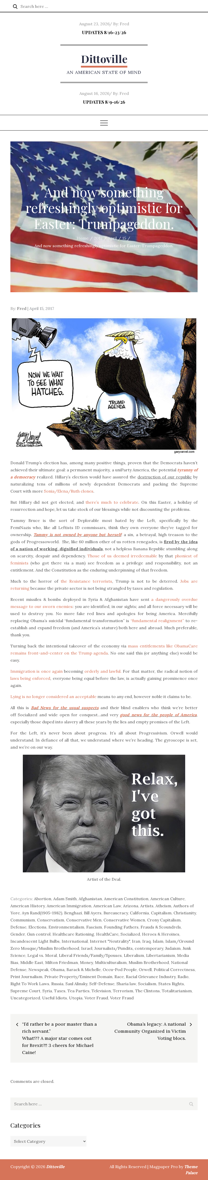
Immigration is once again (36, 671)
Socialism (147, 983)
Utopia (75, 997)
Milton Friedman (61, 962)
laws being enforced (30, 678)
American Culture (167, 898)
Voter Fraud (96, 997)
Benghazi (73, 912)
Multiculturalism (111, 962)
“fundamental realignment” (157, 620)
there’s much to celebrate (111, 502)
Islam (158, 941)
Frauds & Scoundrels (161, 927)
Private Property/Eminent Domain (78, 976)
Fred (124, 23)
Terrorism (123, 990)
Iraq (146, 941)
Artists (146, 905)
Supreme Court (25, 990)
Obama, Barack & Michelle (75, 969)
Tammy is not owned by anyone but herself (77, 534)
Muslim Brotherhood (149, 962)
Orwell (145, 969)
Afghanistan (90, 898)
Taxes (59, 990)
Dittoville (104, 59)
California (139, 912)
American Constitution (126, 898)
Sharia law (126, 983)
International (75, 941)
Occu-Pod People (120, 969)
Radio (183, 976)
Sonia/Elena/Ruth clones (68, 491)
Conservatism (50, 919)
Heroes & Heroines (160, 934)
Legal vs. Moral (42, 955)
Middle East (31, 962)
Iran (136, 941)
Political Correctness (174, 969)
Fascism (94, 927)
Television (101, 990)
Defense (18, 927)
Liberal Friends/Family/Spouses (90, 955)
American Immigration (69, 905)
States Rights (171, 983)
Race (119, 976)
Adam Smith (65, 898)
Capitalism (161, 912)
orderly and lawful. (103, 671)
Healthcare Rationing (73, 934)
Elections (37, 927)
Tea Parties (78, 990)
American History (27, 905)
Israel (86, 948)
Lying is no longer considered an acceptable (53, 696)
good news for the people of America (158, 714)
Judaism (173, 948)
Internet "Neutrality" (110, 941)
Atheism (163, 905)
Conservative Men (83, 919)
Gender (17, 934)
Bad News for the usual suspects (65, 707)
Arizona (130, 905)
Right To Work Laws (29, 983)
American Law (107, 905)
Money (86, 962)
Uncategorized (25, 997)
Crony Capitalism (164, 919)
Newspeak (38, 969)
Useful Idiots (54, 997)
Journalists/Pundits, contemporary (128, 948)
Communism (22, 919)
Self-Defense (101, 983)
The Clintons (147, 990)
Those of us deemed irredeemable (122, 555)
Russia (57, 983)
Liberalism (134, 955)
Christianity (185, 912)
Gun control (38, 934)
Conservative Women (124, 919)
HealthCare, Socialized (118, 934)
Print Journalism (26, 976)
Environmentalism (66, 927)
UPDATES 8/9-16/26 (104, 102)
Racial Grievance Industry (151, 976)
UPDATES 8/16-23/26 (104, 32)
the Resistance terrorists (86, 581)
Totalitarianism (177, 990)
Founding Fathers (121, 927)
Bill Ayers (92, 912)
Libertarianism (160, 955)
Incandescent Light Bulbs (35, 941)
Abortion (42, 898)
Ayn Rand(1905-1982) (42, 912)
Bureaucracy (115, 912)
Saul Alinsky (76, 983)
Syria (47, 990)
